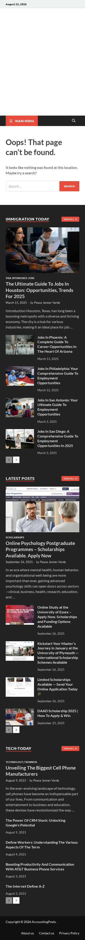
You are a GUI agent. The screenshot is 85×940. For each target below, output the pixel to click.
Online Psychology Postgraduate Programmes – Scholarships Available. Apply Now (40, 549)
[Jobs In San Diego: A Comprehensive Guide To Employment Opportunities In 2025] (20, 432)
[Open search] (73, 121)
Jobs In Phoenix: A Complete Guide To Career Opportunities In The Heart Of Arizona (56, 344)
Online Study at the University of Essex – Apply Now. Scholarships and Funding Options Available (57, 616)
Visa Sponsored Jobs (20, 278)
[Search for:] (42, 186)
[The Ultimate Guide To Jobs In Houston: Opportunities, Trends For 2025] (42, 250)
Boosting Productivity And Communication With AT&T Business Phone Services (40, 866)
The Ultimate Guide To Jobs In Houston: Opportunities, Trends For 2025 (39, 290)
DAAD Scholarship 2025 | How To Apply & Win (57, 713)
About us (27, 933)
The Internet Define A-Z (25, 886)
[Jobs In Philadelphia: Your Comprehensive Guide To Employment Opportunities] (20, 369)
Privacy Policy (69, 933)
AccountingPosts (44, 922)
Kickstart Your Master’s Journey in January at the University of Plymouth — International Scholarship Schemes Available (58, 652)
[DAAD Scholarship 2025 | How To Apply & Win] (20, 711)
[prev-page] (9, 460)
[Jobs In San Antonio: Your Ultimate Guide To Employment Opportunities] (20, 400)
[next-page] (16, 460)
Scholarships (15, 537)
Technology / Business (21, 762)
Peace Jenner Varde (47, 302)
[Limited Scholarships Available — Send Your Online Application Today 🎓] (20, 680)
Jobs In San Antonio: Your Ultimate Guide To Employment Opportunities (57, 407)
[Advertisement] (42, 70)
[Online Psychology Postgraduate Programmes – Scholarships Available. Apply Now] (42, 509)
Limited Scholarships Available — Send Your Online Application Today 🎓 (57, 686)
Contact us (46, 933)
